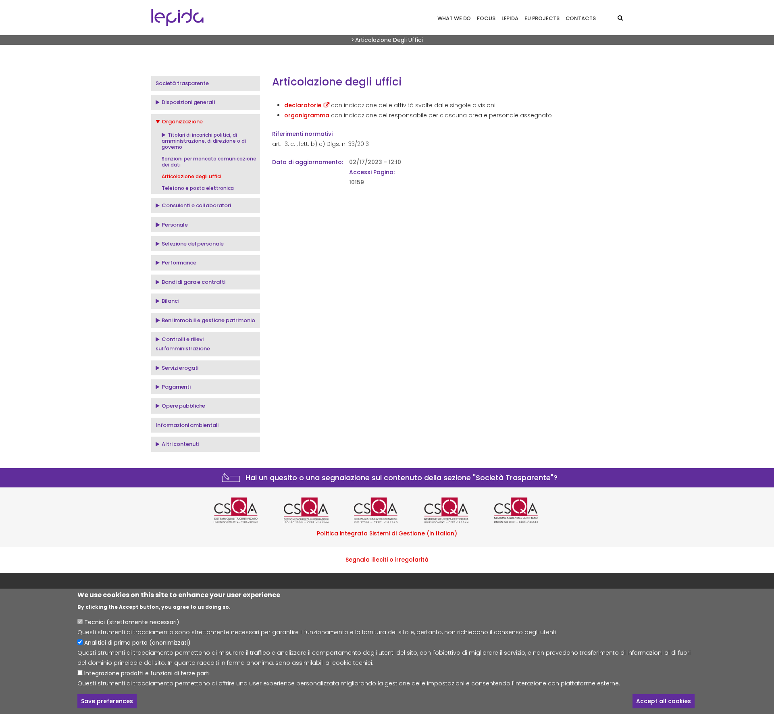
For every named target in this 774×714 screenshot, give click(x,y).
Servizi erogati (180, 368)
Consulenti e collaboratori (196, 205)
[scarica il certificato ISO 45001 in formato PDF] (457, 510)
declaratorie (302, 105)
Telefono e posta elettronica (198, 188)
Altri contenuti (180, 444)
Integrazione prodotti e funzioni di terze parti (147, 673)
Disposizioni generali (188, 102)
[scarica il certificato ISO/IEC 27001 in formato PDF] (317, 510)
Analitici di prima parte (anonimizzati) (137, 643)
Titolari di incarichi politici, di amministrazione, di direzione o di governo (204, 140)
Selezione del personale (193, 244)
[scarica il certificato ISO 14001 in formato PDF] (527, 510)
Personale (175, 225)
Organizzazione (182, 121)
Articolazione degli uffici (191, 176)
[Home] (177, 17)
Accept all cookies (663, 701)
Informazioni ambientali (187, 425)
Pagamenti (176, 387)
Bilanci (170, 301)
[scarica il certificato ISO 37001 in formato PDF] (387, 510)
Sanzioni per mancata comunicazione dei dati (209, 161)
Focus (486, 18)
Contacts (581, 18)
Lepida (509, 18)
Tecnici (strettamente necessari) (131, 622)
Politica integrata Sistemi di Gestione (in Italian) (387, 533)
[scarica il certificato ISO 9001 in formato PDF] (247, 510)
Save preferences (107, 701)
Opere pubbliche (183, 406)
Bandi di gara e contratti (193, 282)
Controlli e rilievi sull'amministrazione (183, 343)
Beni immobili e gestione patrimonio (208, 320)
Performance (179, 262)
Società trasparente (182, 83)
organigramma (306, 115)
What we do (454, 18)
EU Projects (542, 18)
